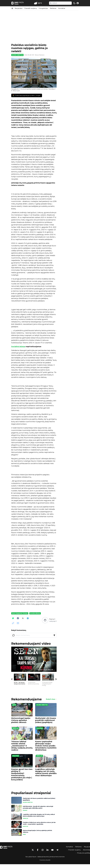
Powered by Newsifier (45, 860)
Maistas (25, 826)
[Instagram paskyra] (42, 850)
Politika (39, 728)
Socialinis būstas (18, 347)
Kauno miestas (17, 55)
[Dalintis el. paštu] (18, 623)
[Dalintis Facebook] (18, 618)
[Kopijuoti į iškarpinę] (13, 623)
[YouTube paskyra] (52, 850)
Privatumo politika (83, 853)
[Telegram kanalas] (57, 850)
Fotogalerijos (43, 8)
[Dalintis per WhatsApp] (13, 618)
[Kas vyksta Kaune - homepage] (19, 3)
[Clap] (45, 620)
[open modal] (78, 3)
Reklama (53, 8)
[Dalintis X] (23, 618)
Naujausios (18, 8)
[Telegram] (28, 618)
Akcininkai (86, 850)
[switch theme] (74, 3)
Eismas (25, 810)
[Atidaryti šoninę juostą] (12, 8)
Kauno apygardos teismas (20, 613)
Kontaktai (61, 8)
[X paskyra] (33, 850)
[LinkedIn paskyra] (47, 850)
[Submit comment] (54, 635)
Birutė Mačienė (39, 55)
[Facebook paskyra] (38, 850)
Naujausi (87, 847)
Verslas (15, 728)
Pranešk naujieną (30, 8)
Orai (14, 705)
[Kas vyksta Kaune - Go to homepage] (8, 847)
